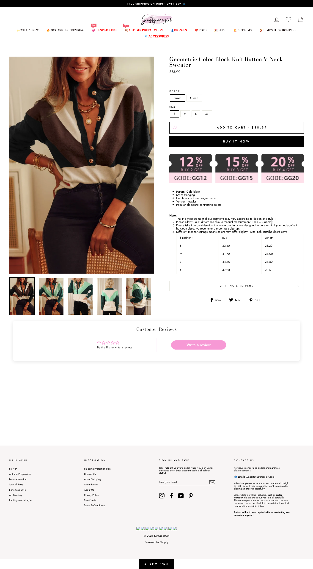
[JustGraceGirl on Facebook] (171, 495)
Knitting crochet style (20, 500)
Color (174, 91)
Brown (177, 98)
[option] (156, 3)
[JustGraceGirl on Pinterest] (190, 495)
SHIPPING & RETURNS (236, 285)
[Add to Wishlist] (174, 128)
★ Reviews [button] (156, 564)
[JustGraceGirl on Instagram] (162, 495)
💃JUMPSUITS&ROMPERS (277, 30)
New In (13, 469)
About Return (91, 484)
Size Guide (90, 500)
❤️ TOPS (200, 30)
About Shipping (92, 479)
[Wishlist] (288, 19)
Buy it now (236, 141)
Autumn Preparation (20, 474)
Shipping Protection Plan (97, 469)
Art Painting (15, 495)
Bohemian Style (17, 490)
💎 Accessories (156, 36)
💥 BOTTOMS (242, 30)
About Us (89, 490)
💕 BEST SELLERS (104, 30)
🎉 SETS (219, 30)
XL (206, 114)
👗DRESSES (179, 30)
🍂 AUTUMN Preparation (143, 30)
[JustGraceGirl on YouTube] (181, 495)
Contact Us (90, 474)
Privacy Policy (91, 495)
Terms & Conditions (94, 505)
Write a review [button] (199, 344)
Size (172, 107)
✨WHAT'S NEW (28, 30)
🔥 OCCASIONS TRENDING (65, 30)
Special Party (16, 484)
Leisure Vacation (18, 479)
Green (194, 98)
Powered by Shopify (156, 542)
